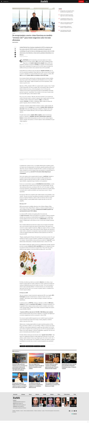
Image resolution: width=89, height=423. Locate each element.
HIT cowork (37, 346)
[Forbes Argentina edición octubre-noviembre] (65, 402)
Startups (42, 346)
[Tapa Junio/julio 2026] (35, 402)
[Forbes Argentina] (44, 1)
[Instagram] (72, 411)
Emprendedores (29, 346)
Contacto (21, 410)
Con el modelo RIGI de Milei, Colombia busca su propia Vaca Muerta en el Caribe (52, 385)
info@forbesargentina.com (19, 403)
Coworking (22, 346)
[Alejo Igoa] (50, 402)
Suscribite (81, 1)
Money (30, 394)
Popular (60, 8)
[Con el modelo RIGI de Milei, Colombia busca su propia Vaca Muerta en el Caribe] (52, 377)
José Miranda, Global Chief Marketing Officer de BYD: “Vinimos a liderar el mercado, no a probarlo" (67, 31)
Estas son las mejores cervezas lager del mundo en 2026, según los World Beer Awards (67, 15)
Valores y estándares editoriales (28, 410)
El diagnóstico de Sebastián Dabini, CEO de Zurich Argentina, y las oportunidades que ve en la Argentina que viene (67, 11)
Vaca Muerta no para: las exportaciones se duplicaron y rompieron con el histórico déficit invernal (36, 385)
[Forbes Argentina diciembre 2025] (58, 402)
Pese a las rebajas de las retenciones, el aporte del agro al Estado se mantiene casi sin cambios (36, 366)
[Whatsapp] (15, 49)
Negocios (37, 394)
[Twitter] (15, 51)
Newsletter (17, 410)
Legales (43, 410)
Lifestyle (44, 394)
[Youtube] (74, 411)
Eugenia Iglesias (15, 42)
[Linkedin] (15, 57)
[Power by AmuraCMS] (74, 413)
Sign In (87, 1)
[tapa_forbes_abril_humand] (43, 402)
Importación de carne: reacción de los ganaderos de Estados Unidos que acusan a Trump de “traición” (69, 366)
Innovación (15, 394)
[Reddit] (15, 55)
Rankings (52, 394)
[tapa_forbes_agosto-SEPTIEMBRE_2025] (73, 402)
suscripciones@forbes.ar (20, 406)
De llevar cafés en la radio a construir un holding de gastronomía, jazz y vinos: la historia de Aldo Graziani (51, 366)
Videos (59, 394)
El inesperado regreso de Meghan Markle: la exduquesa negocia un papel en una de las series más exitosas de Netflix (19, 385)
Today (75, 394)
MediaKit (14, 410)
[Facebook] (15, 53)
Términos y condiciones (37, 410)
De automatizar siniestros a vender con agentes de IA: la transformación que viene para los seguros (67, 27)
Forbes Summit (67, 394)
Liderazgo (23, 394)
